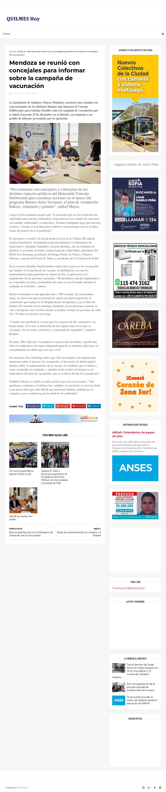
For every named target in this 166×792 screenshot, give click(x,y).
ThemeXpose (22, 787)
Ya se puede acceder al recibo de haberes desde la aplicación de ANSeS (142, 700)
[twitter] (155, 787)
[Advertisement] (135, 550)
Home (6, 33)
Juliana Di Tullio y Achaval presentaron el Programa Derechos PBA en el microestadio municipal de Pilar (54, 477)
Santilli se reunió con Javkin (20, 518)
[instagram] (143, 787)
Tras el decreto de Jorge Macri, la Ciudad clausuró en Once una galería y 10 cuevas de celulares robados (135, 671)
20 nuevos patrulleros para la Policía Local (21, 472)
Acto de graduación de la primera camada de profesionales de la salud (141, 687)
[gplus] (149, 787)
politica (21, 51)
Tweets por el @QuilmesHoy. (128, 588)
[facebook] (160, 787)
